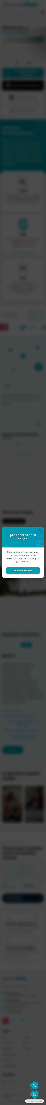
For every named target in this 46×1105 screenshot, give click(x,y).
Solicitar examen (23, 570)
